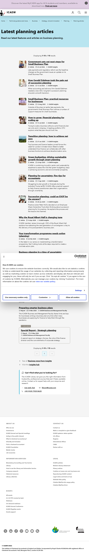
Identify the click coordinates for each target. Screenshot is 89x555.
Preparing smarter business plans (36, 308)
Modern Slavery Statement (61, 465)
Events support (11, 512)
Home (3, 21)
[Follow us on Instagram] (21, 531)
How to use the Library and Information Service (21, 468)
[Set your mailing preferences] (32, 531)
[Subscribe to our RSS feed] (37, 531)
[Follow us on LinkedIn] (11, 531)
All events (9, 495)
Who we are (10, 428)
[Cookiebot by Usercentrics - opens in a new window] (76, 256)
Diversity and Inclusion (13, 441)
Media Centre (10, 450)
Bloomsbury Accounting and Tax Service (19, 463)
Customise (43, 297)
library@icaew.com (49, 388)
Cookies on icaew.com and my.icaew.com (66, 471)
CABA (55, 444)
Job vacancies (10, 453)
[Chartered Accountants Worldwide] (79, 530)
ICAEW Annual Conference (14, 506)
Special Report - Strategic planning (38, 330)
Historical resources (12, 474)
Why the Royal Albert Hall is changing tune (40, 217)
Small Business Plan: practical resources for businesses (48, 100)
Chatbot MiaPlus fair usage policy (64, 482)
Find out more (51, 6)
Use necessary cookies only (16, 297)
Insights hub (34, 365)
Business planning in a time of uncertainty (40, 252)
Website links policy (59, 479)
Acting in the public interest (15, 436)
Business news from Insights (40, 361)
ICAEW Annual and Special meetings (18, 433)
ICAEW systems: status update (62, 433)
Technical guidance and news (18, 21)
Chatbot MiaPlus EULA (60, 485)
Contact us (56, 428)
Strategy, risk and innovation (51, 21)
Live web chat (29, 388)
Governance (10, 430)
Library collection (11, 477)
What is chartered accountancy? (16, 439)
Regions (55, 439)
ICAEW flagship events (13, 509)
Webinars (9, 501)
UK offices (56, 436)
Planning (66, 21)
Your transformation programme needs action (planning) (42, 234)
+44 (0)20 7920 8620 (33, 391)
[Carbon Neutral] (62, 530)
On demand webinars (13, 503)
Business (35, 21)
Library (8, 465)
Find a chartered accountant (15, 444)
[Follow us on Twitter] (5, 531)
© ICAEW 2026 (7, 546)
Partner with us (57, 447)
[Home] (9, 12)
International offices (59, 441)
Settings (78, 290)
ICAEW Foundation (12, 447)
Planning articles (78, 21)
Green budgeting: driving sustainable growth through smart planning (47, 158)
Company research (12, 471)
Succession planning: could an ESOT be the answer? (48, 197)
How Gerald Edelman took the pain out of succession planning (48, 81)
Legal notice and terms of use (62, 477)
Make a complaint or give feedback (64, 430)
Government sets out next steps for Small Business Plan (46, 63)
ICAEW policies (58, 463)
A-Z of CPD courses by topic (15, 498)
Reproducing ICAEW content (62, 474)
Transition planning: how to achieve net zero (48, 137)
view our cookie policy (45, 281)
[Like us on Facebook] (16, 531)
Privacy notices (57, 468)
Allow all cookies (72, 297)
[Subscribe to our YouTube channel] (27, 531)
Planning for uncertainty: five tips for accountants (47, 177)
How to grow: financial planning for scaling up (46, 118)
